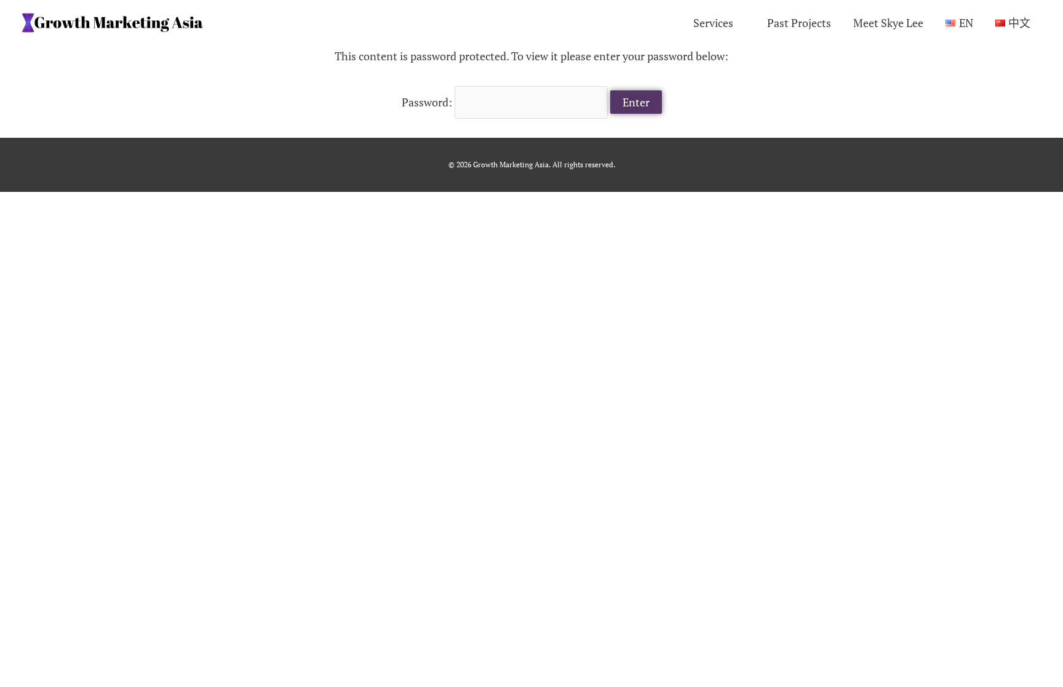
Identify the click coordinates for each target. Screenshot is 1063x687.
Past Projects (799, 22)
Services (713, 22)
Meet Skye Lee (888, 22)
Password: (428, 102)
